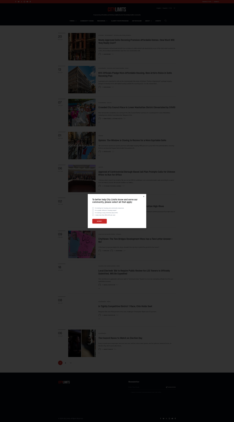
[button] (143, 196)
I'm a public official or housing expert (105, 210)
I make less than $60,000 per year (105, 215)
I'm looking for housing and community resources (109, 208)
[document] (117, 211)
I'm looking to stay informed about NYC (106, 212)
